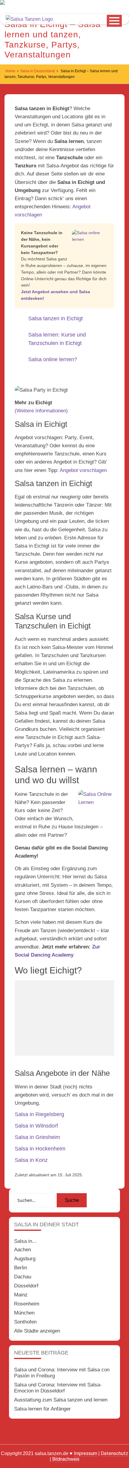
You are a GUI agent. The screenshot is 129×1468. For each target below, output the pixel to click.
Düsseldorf (26, 1286)
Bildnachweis (66, 1459)
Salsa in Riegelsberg (39, 1114)
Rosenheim (26, 1304)
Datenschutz (114, 1453)
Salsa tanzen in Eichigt (55, 318)
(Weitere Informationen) (41, 411)
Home (10, 71)
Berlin (20, 1268)
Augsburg (24, 1259)
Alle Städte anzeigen (37, 1331)
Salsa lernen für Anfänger (42, 1409)
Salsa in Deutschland (37, 71)
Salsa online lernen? (52, 359)
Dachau (22, 1277)
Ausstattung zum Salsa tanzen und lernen (60, 1400)
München (24, 1313)
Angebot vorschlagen (83, 470)
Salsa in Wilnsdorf (36, 1126)
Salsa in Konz (31, 1160)
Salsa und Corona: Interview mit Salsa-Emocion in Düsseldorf (58, 1388)
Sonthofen (25, 1322)
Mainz (21, 1295)
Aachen (22, 1249)
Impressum (85, 1453)
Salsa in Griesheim (37, 1137)
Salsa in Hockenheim (40, 1149)
